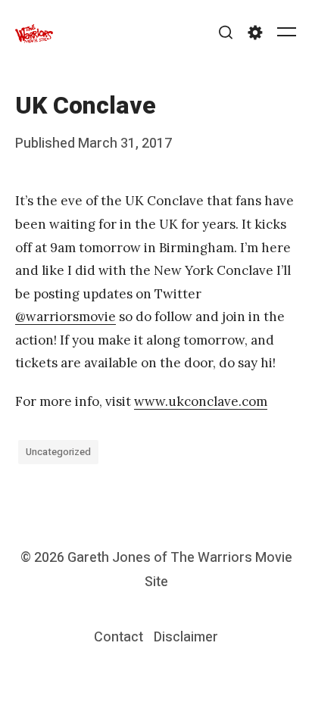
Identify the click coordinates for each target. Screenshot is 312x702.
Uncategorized (58, 452)
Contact (118, 637)
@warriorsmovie (65, 316)
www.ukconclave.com (200, 401)
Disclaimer (186, 637)
